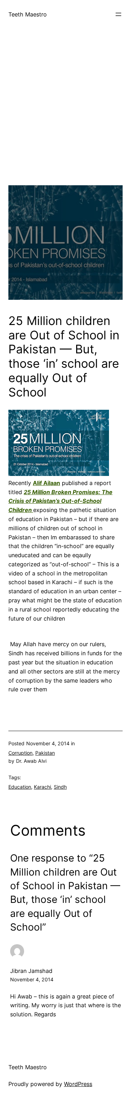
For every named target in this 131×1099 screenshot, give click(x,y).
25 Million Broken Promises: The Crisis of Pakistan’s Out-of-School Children (60, 501)
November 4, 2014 (31, 979)
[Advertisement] (65, 119)
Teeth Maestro (27, 14)
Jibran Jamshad (31, 970)
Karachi (42, 787)
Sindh (60, 787)
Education (19, 787)
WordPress (78, 1083)
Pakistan (45, 753)
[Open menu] (118, 14)
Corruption (20, 753)
